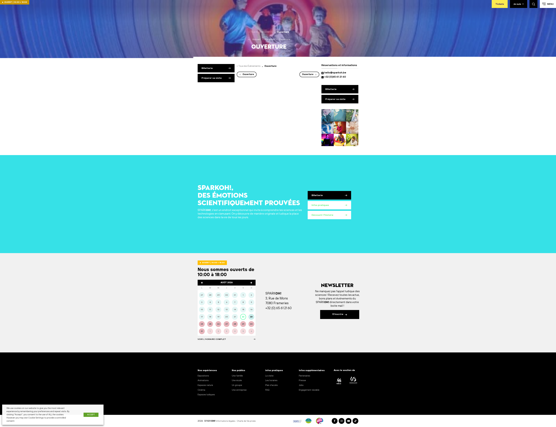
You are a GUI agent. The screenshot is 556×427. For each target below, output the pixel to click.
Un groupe (237, 385)
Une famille (237, 375)
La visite (269, 375)
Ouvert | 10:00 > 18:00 (15, 2)
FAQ (267, 390)
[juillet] (202, 283)
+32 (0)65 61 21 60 (335, 76)
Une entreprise (239, 390)
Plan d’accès (271, 385)
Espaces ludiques (206, 394)
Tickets (499, 4)
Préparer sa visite (212, 78)
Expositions (203, 375)
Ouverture (248, 74)
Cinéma (201, 390)
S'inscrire (338, 314)
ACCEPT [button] (91, 415)
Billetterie (207, 68)
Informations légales (225, 421)
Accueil (256, 39)
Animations (203, 380)
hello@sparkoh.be (335, 72)
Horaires (269, 39)
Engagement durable (309, 390)
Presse (302, 380)
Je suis (517, 4)
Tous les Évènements (261, 31)
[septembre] (251, 283)
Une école (237, 380)
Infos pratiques (320, 205)
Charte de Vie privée (246, 421)
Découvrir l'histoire (322, 215)
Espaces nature (205, 385)
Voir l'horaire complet (212, 339)
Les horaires (271, 380)
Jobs (301, 385)
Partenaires (304, 375)
